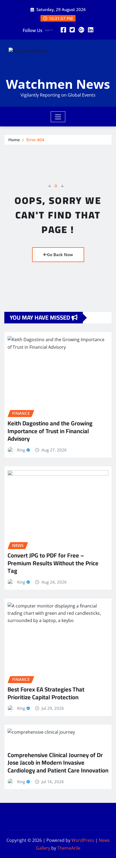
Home (14, 139)
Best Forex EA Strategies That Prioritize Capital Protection (46, 693)
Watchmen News (58, 84)
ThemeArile (68, 848)
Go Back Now (60, 254)
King (21, 450)
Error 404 (35, 139)
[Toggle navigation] (58, 116)
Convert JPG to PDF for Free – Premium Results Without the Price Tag (53, 563)
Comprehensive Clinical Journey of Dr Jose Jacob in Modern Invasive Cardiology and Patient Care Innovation (58, 762)
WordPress (82, 840)
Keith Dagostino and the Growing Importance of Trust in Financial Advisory (50, 431)
